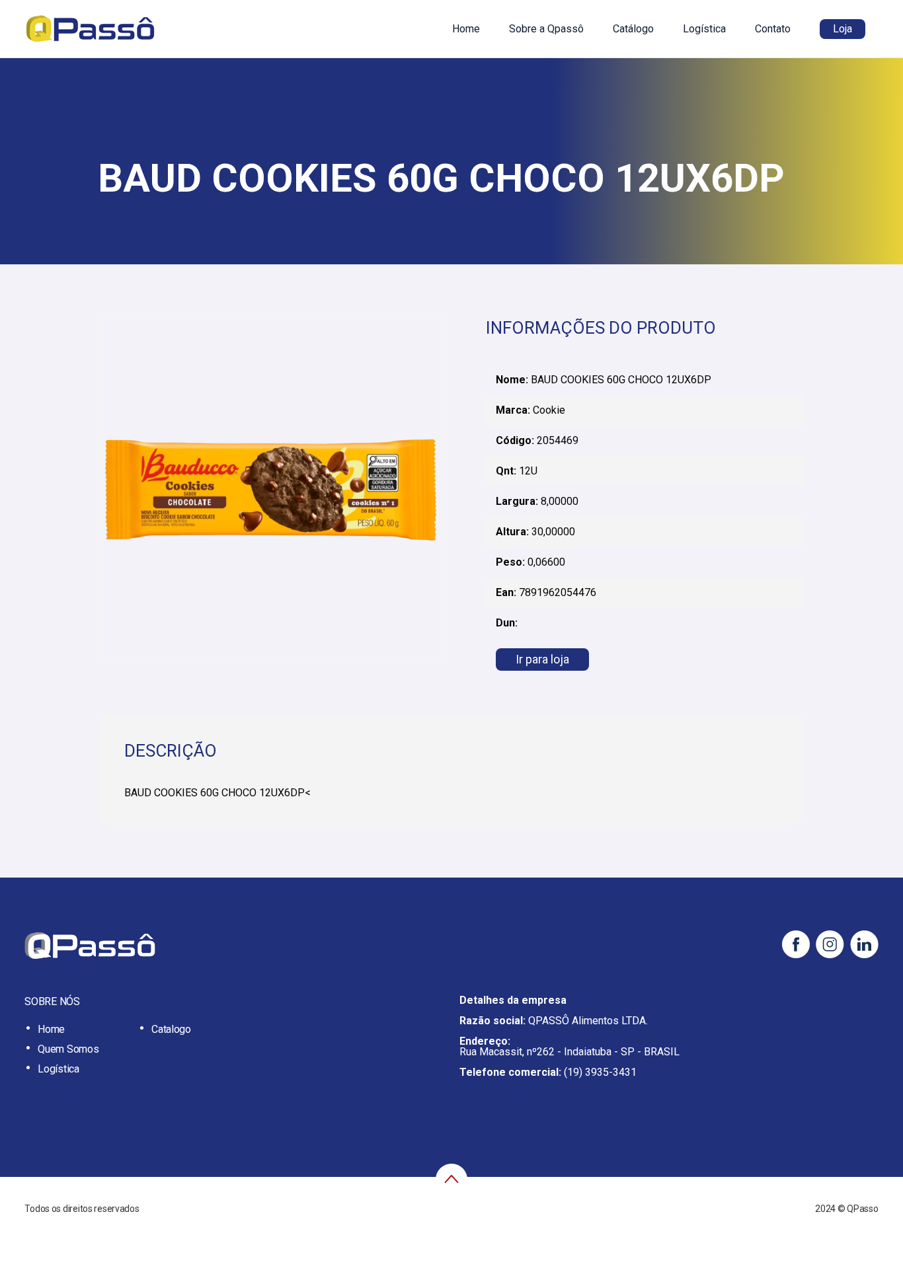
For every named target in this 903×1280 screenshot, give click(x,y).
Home (466, 28)
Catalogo (170, 1029)
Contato (773, 28)
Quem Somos (68, 1049)
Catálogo (633, 28)
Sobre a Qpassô (546, 28)
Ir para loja (542, 659)
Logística (704, 28)
